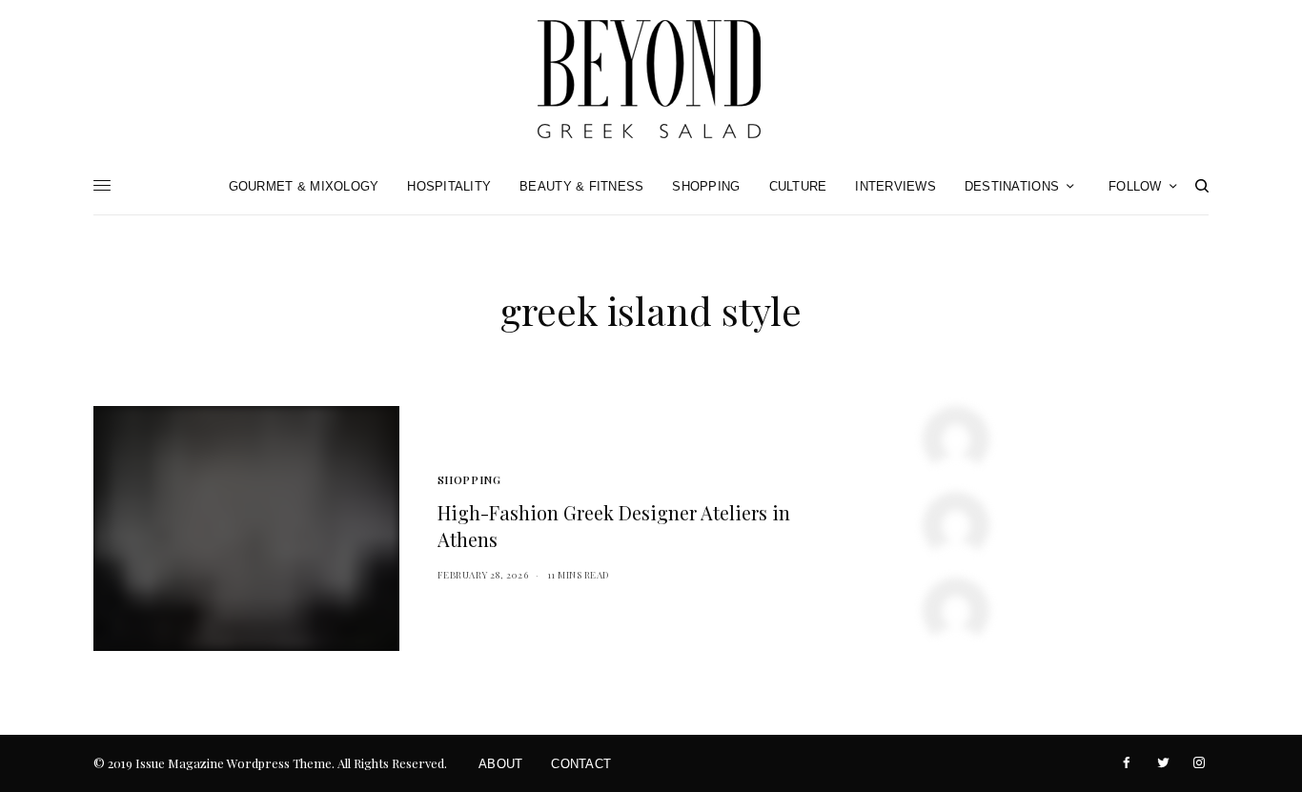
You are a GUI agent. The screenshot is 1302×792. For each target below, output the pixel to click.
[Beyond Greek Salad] (651, 78)
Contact (581, 764)
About (500, 764)
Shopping (468, 480)
